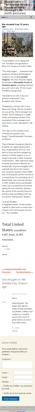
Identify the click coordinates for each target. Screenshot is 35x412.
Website (5, 382)
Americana (19, 29)
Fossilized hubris (24, 272)
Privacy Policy (21, 411)
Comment (7, 359)
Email (5, 377)
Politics (26, 29)
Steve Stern (11, 31)
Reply (15, 331)
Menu (4, 17)
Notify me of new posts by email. (17, 393)
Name (5, 373)
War (3, 31)
